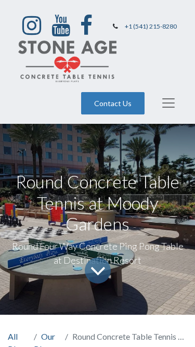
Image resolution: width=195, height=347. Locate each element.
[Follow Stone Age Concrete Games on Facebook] (86, 25)
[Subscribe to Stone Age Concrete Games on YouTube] (61, 25)
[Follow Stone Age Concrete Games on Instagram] (32, 25)
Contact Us (113, 103)
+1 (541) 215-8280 (151, 26)
